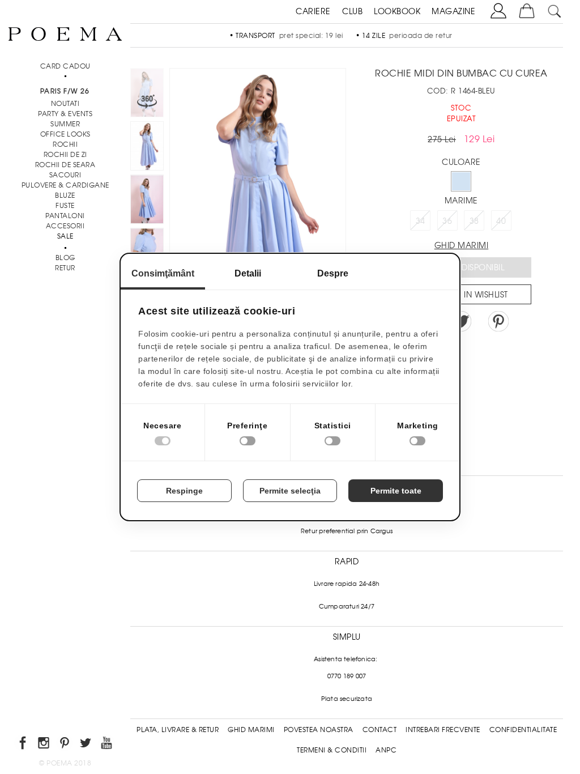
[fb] (23, 744)
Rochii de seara (65, 165)
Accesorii (65, 226)
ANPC (386, 750)
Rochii (65, 144)
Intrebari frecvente (443, 730)
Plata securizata (346, 699)
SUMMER (65, 124)
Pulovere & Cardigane (65, 185)
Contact (379, 730)
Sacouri (65, 175)
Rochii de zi (65, 155)
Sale (65, 236)
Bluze (65, 195)
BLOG (65, 258)
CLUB (352, 11)
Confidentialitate (523, 730)
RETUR (65, 268)
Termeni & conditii (331, 750)
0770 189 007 (346, 676)
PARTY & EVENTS (65, 114)
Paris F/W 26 (64, 91)
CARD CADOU (65, 66)
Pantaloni (65, 216)
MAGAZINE (453, 11)
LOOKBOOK (397, 11)
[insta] (44, 744)
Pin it (498, 321)
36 (447, 221)
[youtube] (107, 744)
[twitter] (86, 744)
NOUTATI (65, 104)
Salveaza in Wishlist (465, 294)
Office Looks (65, 134)
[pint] (65, 744)
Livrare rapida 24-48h (346, 584)
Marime (461, 200)
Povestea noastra (318, 730)
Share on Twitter (461, 321)
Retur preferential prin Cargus (347, 531)
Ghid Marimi (251, 730)
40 (501, 221)
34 (420, 221)
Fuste (65, 206)
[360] (147, 94)
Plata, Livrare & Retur (178, 730)
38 (474, 221)
